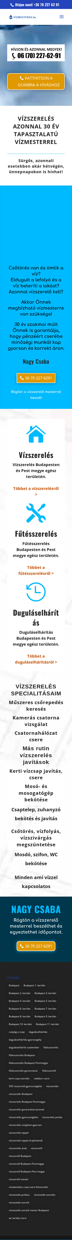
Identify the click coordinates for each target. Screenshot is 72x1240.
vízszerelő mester (19, 1179)
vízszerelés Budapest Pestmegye (27, 1101)
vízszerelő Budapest (20, 1156)
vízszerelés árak (18, 1148)
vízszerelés (52, 1086)
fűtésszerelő (49, 1070)
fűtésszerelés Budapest (22, 1055)
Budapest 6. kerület (19, 1008)
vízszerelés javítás (52, 1117)
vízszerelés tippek (19, 1132)
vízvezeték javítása (19, 1194)
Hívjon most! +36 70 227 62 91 (36, 4)
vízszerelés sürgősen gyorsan (25, 1125)
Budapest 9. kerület (45, 1016)
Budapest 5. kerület (45, 1001)
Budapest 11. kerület (47, 1024)
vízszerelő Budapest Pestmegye (26, 1163)
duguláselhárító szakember (24, 1047)
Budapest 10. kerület (20, 1024)
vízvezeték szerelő (19, 1202)
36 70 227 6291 (38, 378)
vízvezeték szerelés (44, 1194)
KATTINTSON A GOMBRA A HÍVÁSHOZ (39, 81)
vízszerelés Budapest (20, 1094)
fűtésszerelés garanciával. (23, 1070)
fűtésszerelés (50, 1047)
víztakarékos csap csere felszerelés (28, 1187)
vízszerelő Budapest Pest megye (27, 1171)
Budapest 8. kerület (19, 1016)
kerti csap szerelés (19, 1078)
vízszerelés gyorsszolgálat (23, 1117)
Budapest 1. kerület (34, 985)
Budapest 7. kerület (45, 1008)
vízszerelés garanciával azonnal (26, 1109)
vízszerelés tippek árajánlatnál (26, 1140)
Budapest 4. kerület (19, 1001)
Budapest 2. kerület (19, 993)
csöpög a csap (17, 1032)
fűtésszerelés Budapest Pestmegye (28, 1063)
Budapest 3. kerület (45, 993)
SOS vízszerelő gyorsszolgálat (25, 1086)
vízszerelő (36, 1148)
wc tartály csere (17, 1218)
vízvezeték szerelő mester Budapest (29, 1210)
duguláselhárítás (38, 1032)
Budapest (14, 985)
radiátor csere (42, 1078)
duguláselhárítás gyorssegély (25, 1039)
